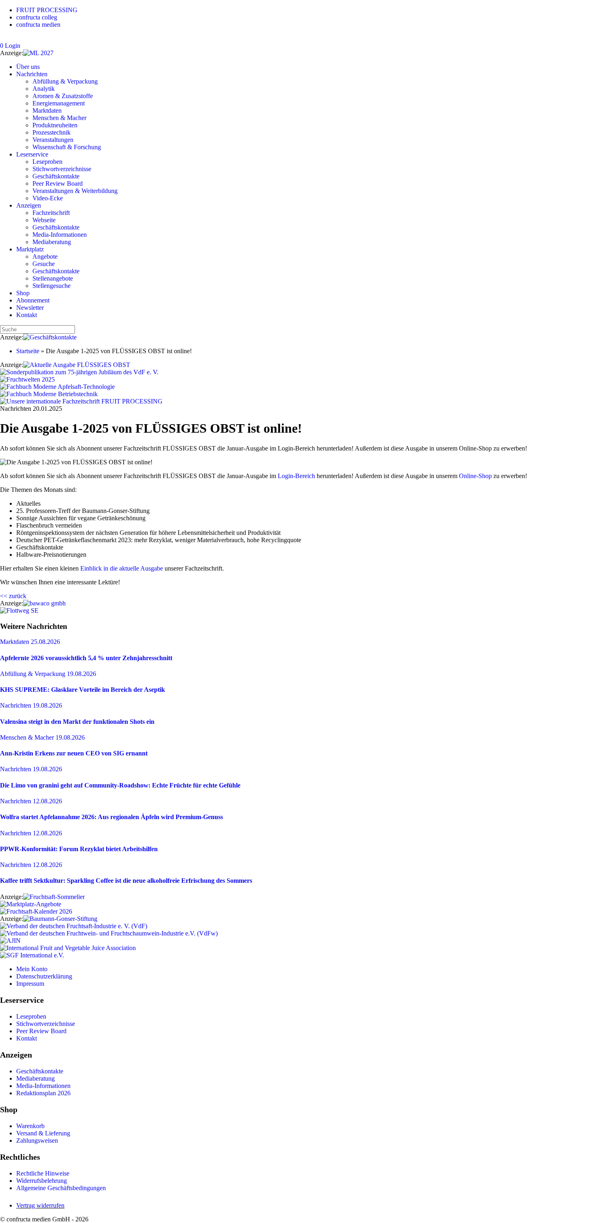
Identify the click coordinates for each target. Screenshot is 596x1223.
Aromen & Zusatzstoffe (62, 95)
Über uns (28, 66)
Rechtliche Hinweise (42, 1173)
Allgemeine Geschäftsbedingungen (61, 1187)
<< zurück (13, 595)
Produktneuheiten (54, 125)
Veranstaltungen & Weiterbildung (75, 190)
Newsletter (30, 307)
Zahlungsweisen (37, 1140)
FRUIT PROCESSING (46, 9)
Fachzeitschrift (51, 212)
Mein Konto (31, 969)
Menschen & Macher (59, 117)
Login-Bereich (296, 475)
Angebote (45, 256)
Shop (23, 293)
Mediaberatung (51, 241)
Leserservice (32, 154)
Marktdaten (47, 110)
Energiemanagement (58, 103)
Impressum (30, 983)
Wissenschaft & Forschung (66, 147)
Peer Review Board (57, 183)
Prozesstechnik (51, 132)
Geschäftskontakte (55, 176)
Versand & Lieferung (43, 1133)
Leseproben (47, 161)
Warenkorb (30, 1125)
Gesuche (43, 263)
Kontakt (26, 314)
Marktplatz (30, 249)
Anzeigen (28, 205)
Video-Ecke (47, 198)
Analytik (43, 88)
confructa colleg (36, 17)
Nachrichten (31, 74)
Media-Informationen (59, 234)
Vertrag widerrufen (40, 1205)
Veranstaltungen (52, 139)
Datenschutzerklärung (44, 976)
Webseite (44, 220)
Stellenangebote (52, 278)
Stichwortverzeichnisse (61, 168)
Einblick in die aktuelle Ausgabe (121, 568)
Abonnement (32, 300)
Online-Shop (475, 475)
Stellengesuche (51, 285)
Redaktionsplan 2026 (43, 1093)
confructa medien (38, 24)
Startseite (27, 351)
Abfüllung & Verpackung (65, 81)
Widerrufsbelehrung (41, 1180)
